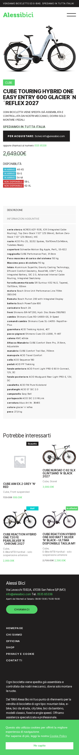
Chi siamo (14, 634)
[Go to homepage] (18, 14)
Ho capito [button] (40, 745)
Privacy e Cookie (20, 653)
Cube (6, 491)
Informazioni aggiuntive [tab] (23, 218)
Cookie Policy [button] (58, 736)
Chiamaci (21, 609)
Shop (10, 647)
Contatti (14, 660)
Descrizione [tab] (15, 210)
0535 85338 (40, 145)
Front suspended (20, 491)
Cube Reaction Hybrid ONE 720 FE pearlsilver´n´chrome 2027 (19, 539)
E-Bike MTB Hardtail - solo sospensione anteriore (17, 553)
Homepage (14, 628)
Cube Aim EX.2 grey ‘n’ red (19, 485)
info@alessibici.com (18, 594)
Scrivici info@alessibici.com (36, 136)
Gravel (53, 481)
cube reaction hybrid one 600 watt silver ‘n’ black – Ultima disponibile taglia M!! (59, 539)
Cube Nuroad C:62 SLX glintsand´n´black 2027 (59, 473)
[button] (71, 14)
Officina (13, 641)
